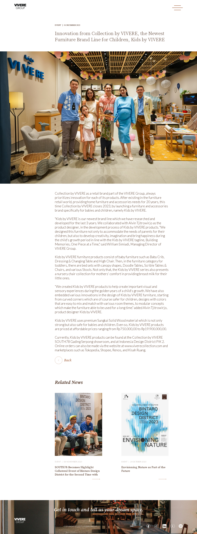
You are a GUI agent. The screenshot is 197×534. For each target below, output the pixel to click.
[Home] (19, 520)
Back (67, 360)
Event (59, 25)
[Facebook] (148, 526)
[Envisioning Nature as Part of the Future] (145, 424)
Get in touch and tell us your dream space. (98, 510)
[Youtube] (172, 526)
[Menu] (177, 7)
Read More (96, 479)
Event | (59, 461)
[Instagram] (156, 526)
